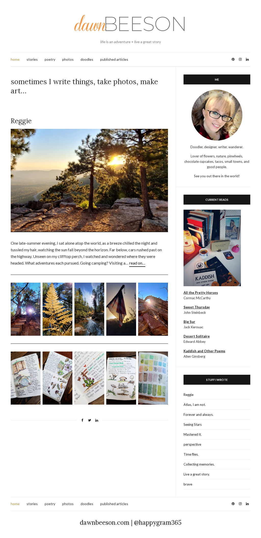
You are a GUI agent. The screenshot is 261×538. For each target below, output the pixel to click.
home (15, 59)
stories (32, 59)
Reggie (188, 395)
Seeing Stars (193, 424)
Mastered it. (193, 434)
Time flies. (191, 454)
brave (188, 484)
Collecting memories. (199, 464)
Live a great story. (197, 474)
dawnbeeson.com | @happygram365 (130, 523)
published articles (114, 59)
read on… (137, 262)
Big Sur (189, 322)
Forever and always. (198, 414)
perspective (192, 444)
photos (68, 59)
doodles (87, 59)
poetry (50, 59)
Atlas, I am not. (195, 405)
